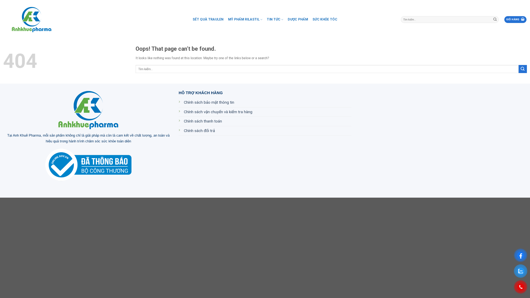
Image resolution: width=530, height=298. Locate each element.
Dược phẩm (298, 19)
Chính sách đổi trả (199, 130)
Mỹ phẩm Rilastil (244, 19)
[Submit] (495, 19)
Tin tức (273, 19)
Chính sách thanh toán (203, 121)
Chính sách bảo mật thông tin (209, 102)
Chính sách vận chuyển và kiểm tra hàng (218, 111)
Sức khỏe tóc (325, 19)
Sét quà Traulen (208, 19)
